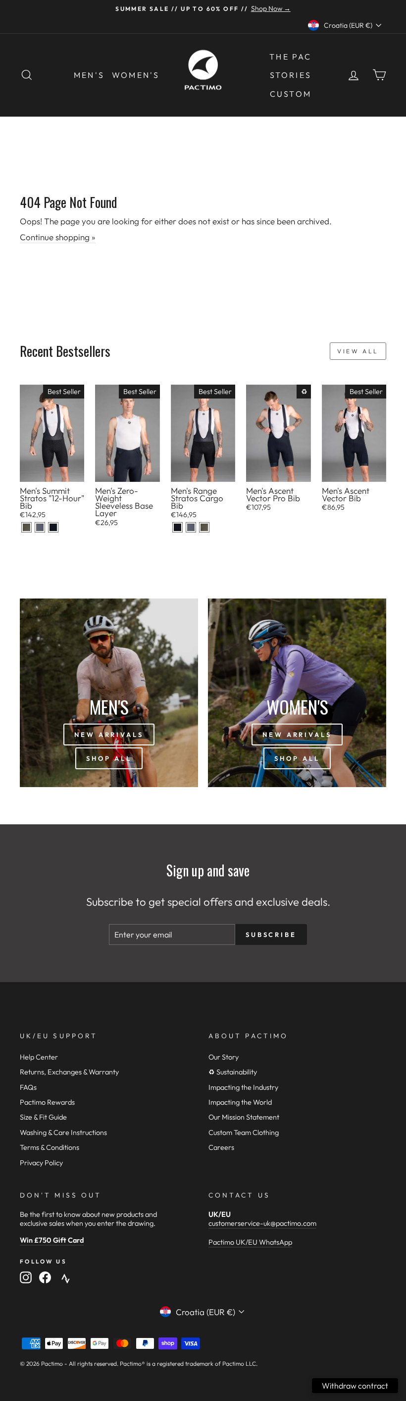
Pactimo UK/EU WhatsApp (250, 1242)
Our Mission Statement (243, 1117)
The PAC (290, 57)
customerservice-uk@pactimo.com (262, 1223)
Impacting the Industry (243, 1087)
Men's (89, 75)
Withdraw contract (355, 1386)
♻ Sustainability (232, 1071)
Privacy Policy (41, 1162)
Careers (221, 1147)
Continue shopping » (58, 237)
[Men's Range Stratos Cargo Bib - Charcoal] (191, 527)
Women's (135, 75)
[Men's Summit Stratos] (26, 527)
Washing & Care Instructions (63, 1132)
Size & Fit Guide (43, 1117)
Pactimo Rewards (47, 1102)
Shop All (108, 758)
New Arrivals (109, 734)
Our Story (223, 1057)
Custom (290, 94)
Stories (290, 75)
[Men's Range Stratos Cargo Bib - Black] (177, 527)
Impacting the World (240, 1102)
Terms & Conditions (49, 1147)
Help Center (39, 1057)
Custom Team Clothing (243, 1132)
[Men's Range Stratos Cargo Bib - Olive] (204, 527)
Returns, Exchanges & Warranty (69, 1071)
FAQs (28, 1087)
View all (358, 351)
